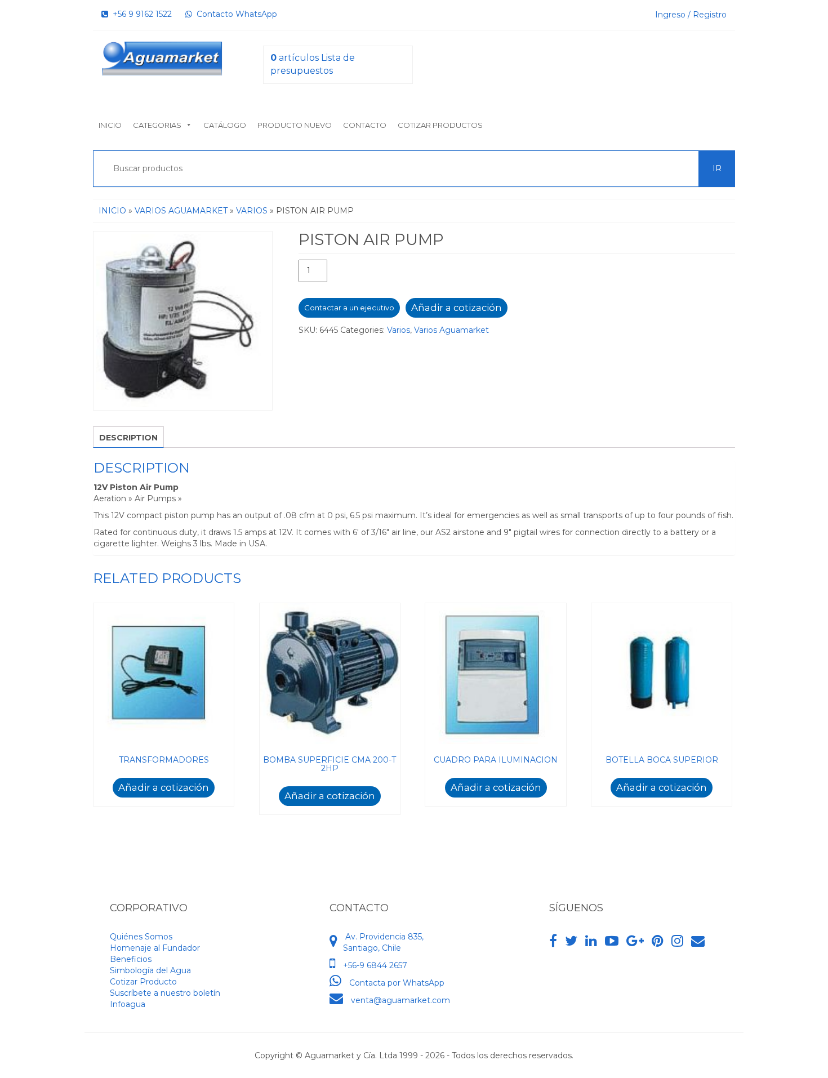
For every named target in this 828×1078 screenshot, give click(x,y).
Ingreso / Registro (691, 15)
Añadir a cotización (456, 307)
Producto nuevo (294, 125)
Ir (717, 168)
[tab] (128, 437)
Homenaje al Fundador (155, 948)
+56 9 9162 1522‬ (140, 14)
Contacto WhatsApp (234, 14)
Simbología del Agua (150, 970)
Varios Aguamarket (181, 211)
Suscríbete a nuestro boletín (165, 993)
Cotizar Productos (440, 125)
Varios (252, 211)
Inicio (110, 125)
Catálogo (224, 125)
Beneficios (131, 959)
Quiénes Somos (141, 937)
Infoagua (127, 1004)
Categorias (157, 125)
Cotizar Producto (143, 982)
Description (128, 438)
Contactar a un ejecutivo (349, 307)
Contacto (364, 125)
